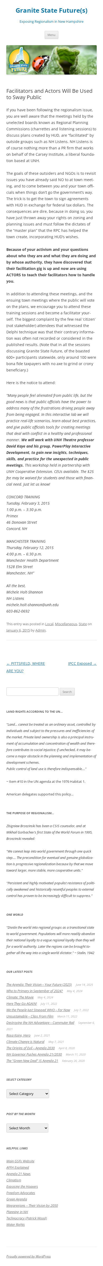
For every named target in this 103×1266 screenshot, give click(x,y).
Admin (40, 630)
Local (49, 624)
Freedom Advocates (20, 1192)
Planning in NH (17, 1211)
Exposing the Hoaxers (22, 1186)
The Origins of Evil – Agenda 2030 (30, 1048)
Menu (51, 35)
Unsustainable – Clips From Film (29, 1016)
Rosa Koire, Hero (18, 1035)
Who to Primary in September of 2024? (34, 990)
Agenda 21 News (18, 1173)
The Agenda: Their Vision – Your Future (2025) (39, 984)
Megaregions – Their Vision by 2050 (32, 1205)
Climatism (13, 1180)
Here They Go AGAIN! (21, 1003)
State (83, 624)
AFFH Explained (17, 1167)
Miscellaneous (66, 624)
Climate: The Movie (20, 997)
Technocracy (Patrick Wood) (26, 1218)
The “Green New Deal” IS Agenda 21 (32, 1060)
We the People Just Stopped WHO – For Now (38, 1009)
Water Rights (15, 1224)
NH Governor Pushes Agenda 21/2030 (34, 1054)
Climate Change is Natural (25, 1041)
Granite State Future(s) (51, 10)
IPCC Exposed (82, 663)
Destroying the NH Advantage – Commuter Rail (40, 1022)
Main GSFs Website (20, 1161)
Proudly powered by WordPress (28, 1256)
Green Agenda (16, 1199)
